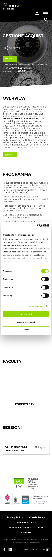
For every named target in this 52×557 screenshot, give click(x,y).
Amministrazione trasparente (26, 527)
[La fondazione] (10, 6)
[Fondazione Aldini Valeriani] (26, 488)
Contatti (26, 532)
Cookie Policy (37, 517)
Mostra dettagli (36, 306)
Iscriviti (9, 58)
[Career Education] (16, 6)
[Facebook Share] (9, 54)
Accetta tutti (26, 314)
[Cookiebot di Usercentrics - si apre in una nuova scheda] (37, 225)
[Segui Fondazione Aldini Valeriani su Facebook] (4, 549)
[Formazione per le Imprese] (5, 4)
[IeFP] (13, 6)
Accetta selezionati (26, 322)
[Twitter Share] (15, 54)
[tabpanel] (25, 392)
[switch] (45, 279)
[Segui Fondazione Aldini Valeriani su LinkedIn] (10, 549)
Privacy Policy (15, 517)
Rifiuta (26, 330)
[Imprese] (18, 6)
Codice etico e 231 (26, 522)
